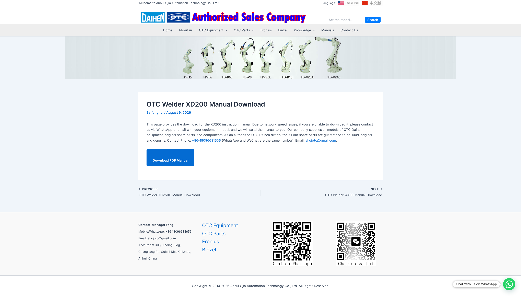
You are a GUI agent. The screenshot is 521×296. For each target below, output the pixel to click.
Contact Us (349, 30)
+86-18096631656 (206, 140)
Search (372, 20)
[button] (225, 30)
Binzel (282, 30)
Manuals (327, 30)
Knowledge (302, 30)
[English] (348, 3)
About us (186, 30)
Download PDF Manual (170, 160)
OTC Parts (242, 30)
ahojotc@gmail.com (320, 140)
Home (167, 30)
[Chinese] (372, 3)
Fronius (266, 30)
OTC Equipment (211, 30)
